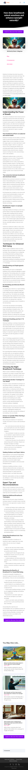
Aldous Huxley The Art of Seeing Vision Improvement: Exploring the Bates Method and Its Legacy (13, 723)
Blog (8, 56)
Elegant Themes (13, 766)
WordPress (14, 768)
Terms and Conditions (9, 759)
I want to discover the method (13, 32)
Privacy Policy (19, 759)
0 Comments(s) (10, 60)
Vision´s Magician (17, 51)
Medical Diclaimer (13, 761)
